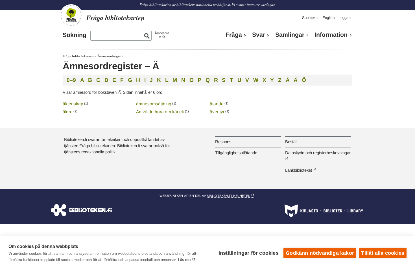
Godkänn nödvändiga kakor (320, 253)
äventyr (217, 111)
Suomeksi (310, 18)
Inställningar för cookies (249, 253)
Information (331, 34)
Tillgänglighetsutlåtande (236, 152)
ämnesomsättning (153, 103)
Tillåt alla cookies (382, 253)
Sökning (74, 35)
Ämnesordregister (110, 55)
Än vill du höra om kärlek (160, 111)
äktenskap (73, 103)
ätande (217, 103)
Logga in (345, 18)
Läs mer (184, 260)
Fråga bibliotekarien (78, 55)
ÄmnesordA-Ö (162, 34)
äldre (68, 111)
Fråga (234, 34)
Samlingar (289, 34)
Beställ (291, 141)
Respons (223, 141)
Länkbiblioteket (298, 170)
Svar (258, 34)
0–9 (71, 80)
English (328, 18)
